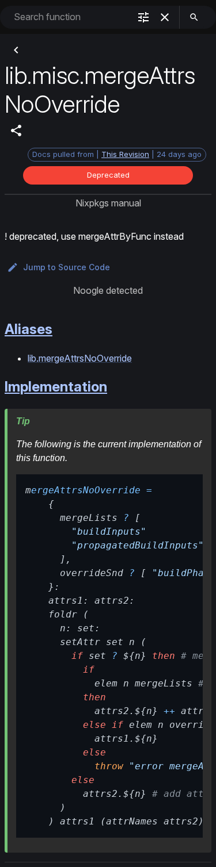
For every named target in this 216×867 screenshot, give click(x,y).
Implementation (56, 386)
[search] (194, 17)
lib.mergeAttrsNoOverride (80, 358)
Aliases (28, 329)
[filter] (143, 17)
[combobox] (70, 17)
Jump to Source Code (66, 267)
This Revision (125, 154)
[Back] (16, 50)
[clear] (165, 17)
